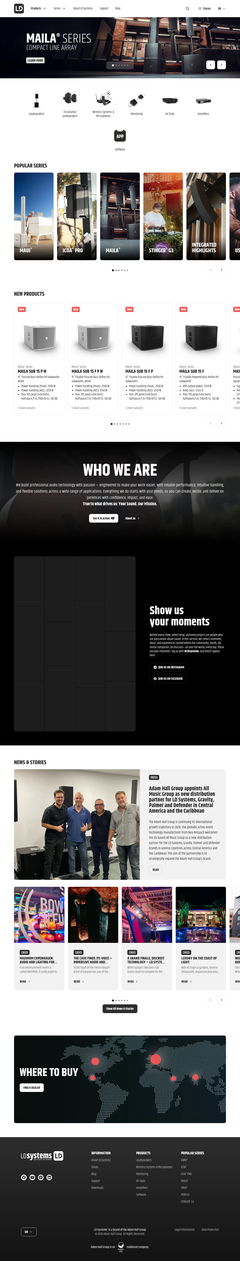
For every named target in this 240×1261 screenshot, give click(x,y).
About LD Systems (101, 1160)
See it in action (101, 518)
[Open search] (187, 8)
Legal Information (185, 1229)
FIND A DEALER (31, 1087)
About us (130, 518)
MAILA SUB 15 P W (32, 371)
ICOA (184, 1167)
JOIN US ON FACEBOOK (170, 678)
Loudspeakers (144, 1160)
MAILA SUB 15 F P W (87, 371)
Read (156, 870)
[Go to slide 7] (128, 424)
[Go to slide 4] (121, 65)
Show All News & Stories (120, 1008)
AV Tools (140, 1181)
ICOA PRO (186, 1174)
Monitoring (142, 1174)
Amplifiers (142, 1188)
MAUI (184, 1188)
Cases (24, 952)
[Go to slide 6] (127, 65)
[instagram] (41, 1177)
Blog (93, 1174)
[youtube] (32, 1177)
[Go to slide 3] (119, 65)
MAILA (185, 1181)
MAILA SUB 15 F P (139, 371)
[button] (39, 8)
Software (141, 1194)
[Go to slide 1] (113, 65)
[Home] (19, 8)
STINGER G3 (187, 1201)
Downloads (97, 1188)
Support (95, 1181)
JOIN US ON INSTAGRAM (171, 667)
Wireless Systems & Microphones (154, 1167)
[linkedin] (49, 1177)
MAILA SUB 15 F (191, 371)
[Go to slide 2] (116, 65)
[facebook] (24, 1177)
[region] (120, 47)
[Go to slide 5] (124, 65)
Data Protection (210, 1229)
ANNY (184, 1160)
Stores (94, 1167)
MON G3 (185, 1194)
